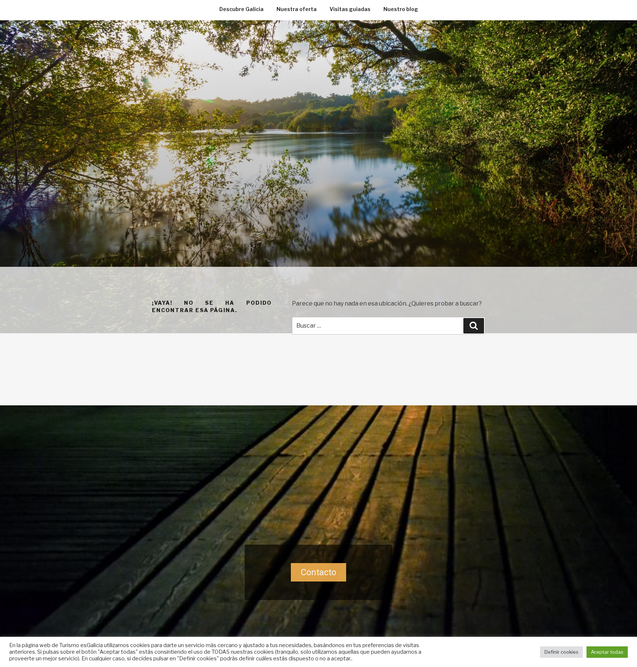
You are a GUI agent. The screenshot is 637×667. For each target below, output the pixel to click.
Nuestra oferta (296, 9)
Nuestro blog (400, 9)
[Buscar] (473, 326)
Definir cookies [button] (561, 652)
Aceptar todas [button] (607, 652)
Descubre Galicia (241, 9)
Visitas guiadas (350, 9)
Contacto (318, 572)
